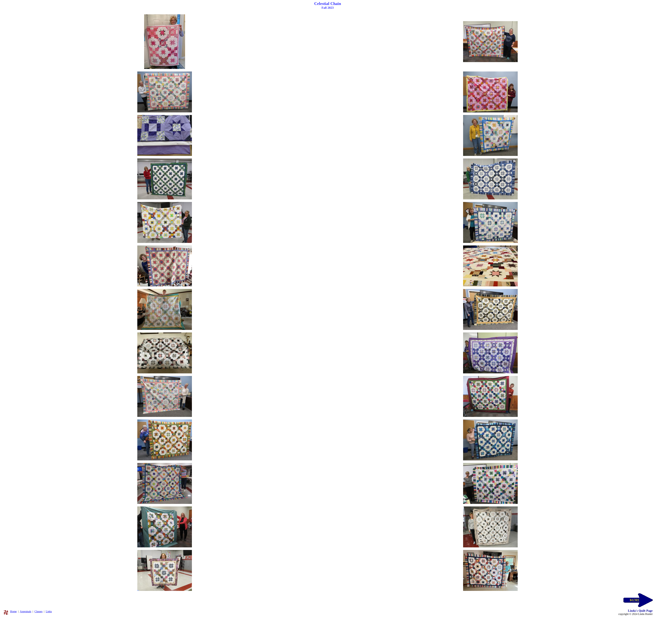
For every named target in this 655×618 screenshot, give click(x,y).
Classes (38, 611)
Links (49, 611)
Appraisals (25, 611)
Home (13, 611)
